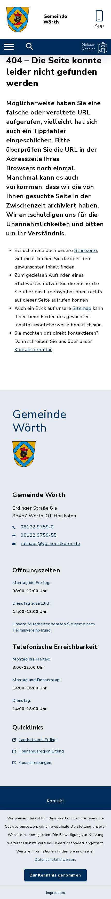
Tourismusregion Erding (41, 751)
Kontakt (56, 801)
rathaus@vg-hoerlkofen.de (50, 543)
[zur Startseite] (17, 19)
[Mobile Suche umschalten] (29, 47)
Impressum (55, 892)
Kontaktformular (33, 350)
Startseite (85, 250)
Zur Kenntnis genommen (55, 875)
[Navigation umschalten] (9, 47)
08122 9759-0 (37, 527)
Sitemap (82, 308)
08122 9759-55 (39, 535)
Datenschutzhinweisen (55, 859)
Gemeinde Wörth (55, 19)
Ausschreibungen (35, 762)
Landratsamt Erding (38, 740)
